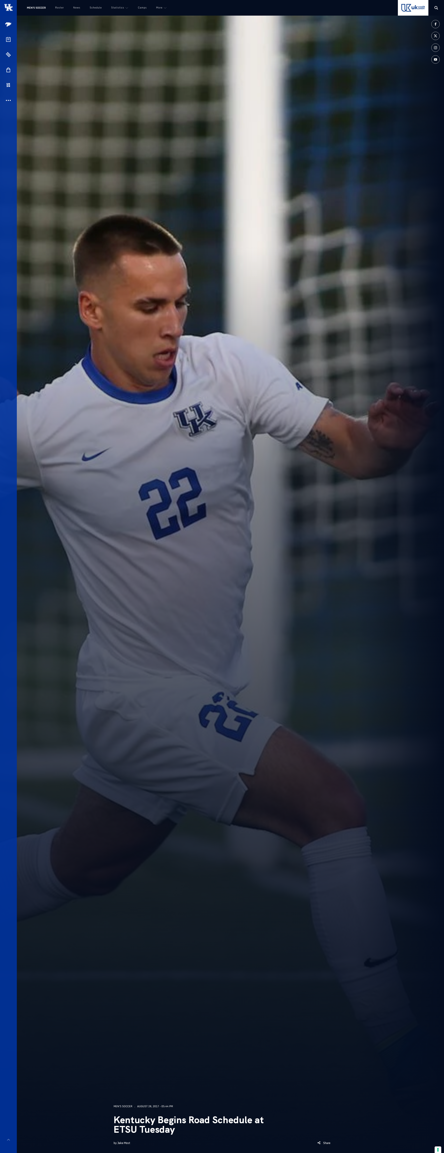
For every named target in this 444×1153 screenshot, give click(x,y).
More (159, 8)
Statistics (117, 8)
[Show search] (436, 8)
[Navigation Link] (8, 24)
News (76, 8)
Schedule (96, 8)
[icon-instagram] (435, 48)
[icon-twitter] (435, 36)
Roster (59, 8)
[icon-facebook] (435, 24)
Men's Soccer (36, 8)
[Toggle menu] (8, 1139)
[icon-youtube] (435, 59)
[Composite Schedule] (8, 39)
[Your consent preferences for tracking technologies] (438, 1149)
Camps (142, 8)
